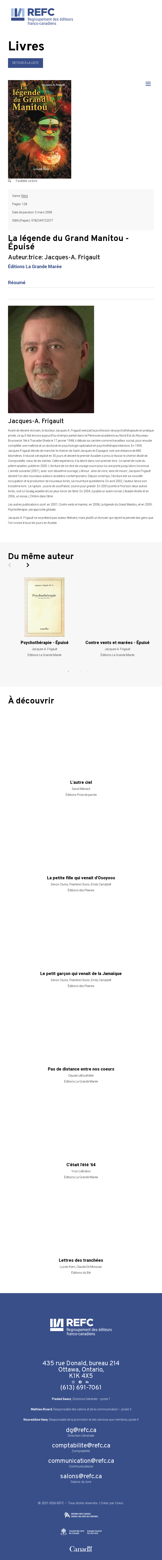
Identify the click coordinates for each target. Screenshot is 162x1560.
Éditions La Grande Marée (35, 266)
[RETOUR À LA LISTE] (25, 67)
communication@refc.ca (81, 1461)
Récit (24, 196)
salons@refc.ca (81, 1477)
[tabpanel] (44, 617)
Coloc (119, 1503)
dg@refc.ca (81, 1430)
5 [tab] (94, 671)
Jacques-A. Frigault (72, 258)
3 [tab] (81, 671)
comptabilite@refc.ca (81, 1446)
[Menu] (148, 84)
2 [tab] (75, 671)
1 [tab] (68, 671)
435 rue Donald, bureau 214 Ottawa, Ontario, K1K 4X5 (81, 1370)
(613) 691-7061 (81, 1388)
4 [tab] (87, 671)
